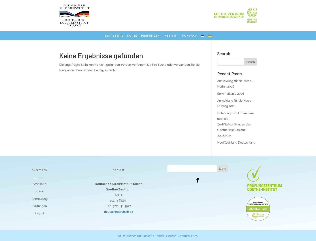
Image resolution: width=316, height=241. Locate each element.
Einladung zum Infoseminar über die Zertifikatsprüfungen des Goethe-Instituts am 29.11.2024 (235, 124)
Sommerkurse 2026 (230, 93)
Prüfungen (150, 35)
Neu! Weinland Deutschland (236, 142)
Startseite (114, 35)
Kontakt (189, 35)
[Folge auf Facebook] (197, 180)
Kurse (132, 35)
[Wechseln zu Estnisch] (202, 36)
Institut (171, 35)
